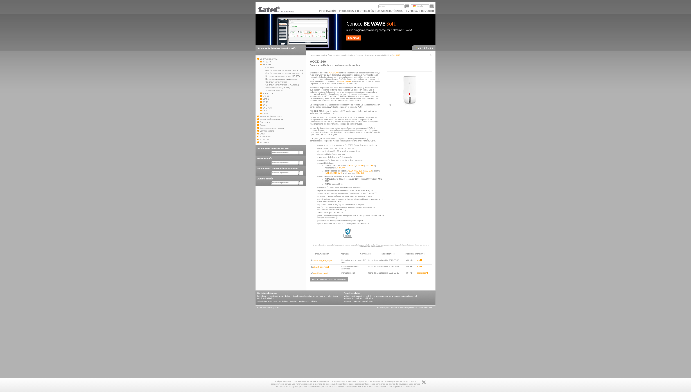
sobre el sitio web (425, 308)
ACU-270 (368, 171)
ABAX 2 (342, 81)
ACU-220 (360, 166)
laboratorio (299, 301)
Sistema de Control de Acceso (272, 148)
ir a (418, 260)
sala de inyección (285, 301)
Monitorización (264, 158)
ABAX (348, 81)
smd (307, 301)
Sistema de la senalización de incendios (277, 168)
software (347, 301)
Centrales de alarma (348, 55)
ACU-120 (358, 171)
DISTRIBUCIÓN (365, 11)
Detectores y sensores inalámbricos (378, 55)
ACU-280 (370, 166)
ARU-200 (341, 168)
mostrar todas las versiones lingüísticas (329, 279)
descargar (421, 273)
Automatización (265, 178)
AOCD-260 (333, 73)
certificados (368, 301)
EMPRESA (412, 11)
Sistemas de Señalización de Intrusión (276, 48)
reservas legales (383, 308)
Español (420, 6)
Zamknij (424, 382)
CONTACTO (427, 11)
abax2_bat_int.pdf (321, 267)
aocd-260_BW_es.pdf (322, 261)
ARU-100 (360, 173)
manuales (357, 301)
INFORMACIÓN (327, 11)
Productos (346, 11)
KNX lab (314, 301)
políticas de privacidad (399, 308)
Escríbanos (413, 308)
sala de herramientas (266, 301)
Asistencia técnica (390, 11)
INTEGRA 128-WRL (333, 173)
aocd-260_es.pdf (320, 273)
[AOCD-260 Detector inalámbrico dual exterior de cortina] (409, 106)
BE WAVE (360, 55)
